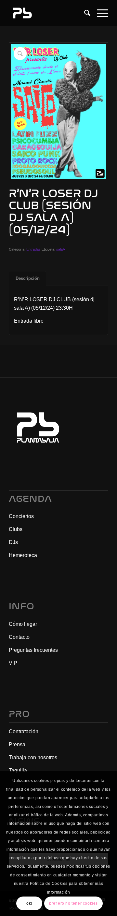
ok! (29, 903)
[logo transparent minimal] (48, 13)
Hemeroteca (23, 555)
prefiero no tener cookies (73, 903)
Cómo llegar (23, 624)
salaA (60, 249)
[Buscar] (84, 13)
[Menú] (99, 13)
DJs (13, 542)
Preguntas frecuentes (33, 650)
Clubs (15, 529)
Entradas (33, 249)
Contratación (23, 731)
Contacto (19, 637)
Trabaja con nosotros (33, 757)
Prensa (17, 744)
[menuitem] (84, 13)
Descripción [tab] (28, 278)
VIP (13, 663)
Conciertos (21, 516)
